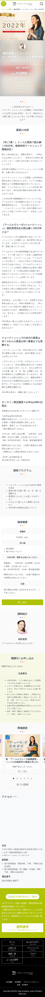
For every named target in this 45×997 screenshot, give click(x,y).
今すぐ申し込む (22, 88)
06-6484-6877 (10, 880)
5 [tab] (28, 779)
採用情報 (18, 982)
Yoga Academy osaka (25, 991)
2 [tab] (17, 779)
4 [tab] (24, 779)
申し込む (22, 602)
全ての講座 (23, 784)
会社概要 (9, 982)
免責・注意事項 (22, 985)
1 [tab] (13, 779)
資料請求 (22, 928)
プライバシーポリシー (31, 982)
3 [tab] (21, 779)
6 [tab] (31, 779)
